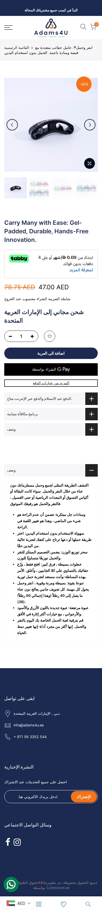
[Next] (89, 124)
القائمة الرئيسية (16, 47)
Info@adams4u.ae (29, 725)
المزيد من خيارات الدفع (51, 383)
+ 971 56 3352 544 (30, 737)
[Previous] (12, 124)
